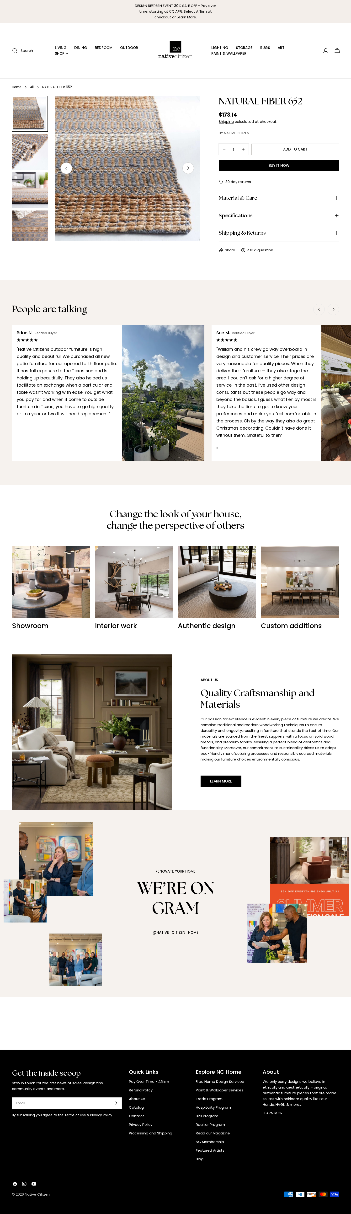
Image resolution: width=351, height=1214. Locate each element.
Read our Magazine (213, 1133)
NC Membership (210, 1141)
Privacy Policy (140, 1124)
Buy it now (279, 165)
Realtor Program (210, 1124)
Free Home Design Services (220, 1081)
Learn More (186, 17)
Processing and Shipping (150, 1133)
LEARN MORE (273, 1113)
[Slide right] (188, 168)
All (32, 87)
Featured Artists (210, 1150)
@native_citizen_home (175, 932)
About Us (137, 1098)
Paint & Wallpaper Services (219, 1090)
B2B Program (207, 1115)
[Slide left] (66, 168)
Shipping (226, 121)
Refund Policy (141, 1090)
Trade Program (209, 1098)
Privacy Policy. (101, 1115)
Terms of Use (75, 1115)
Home (16, 87)
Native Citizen (37, 1194)
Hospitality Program (213, 1107)
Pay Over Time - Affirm (149, 1081)
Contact (136, 1115)
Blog (199, 1158)
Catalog (136, 1107)
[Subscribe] (116, 1103)
